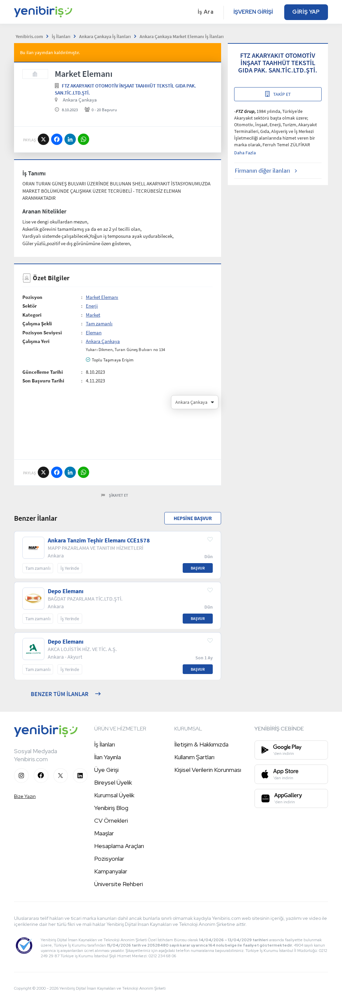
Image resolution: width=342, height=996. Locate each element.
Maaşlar (104, 833)
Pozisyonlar (109, 858)
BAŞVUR (198, 567)
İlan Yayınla (107, 757)
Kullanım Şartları (194, 757)
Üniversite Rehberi (118, 884)
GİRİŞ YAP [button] (306, 11)
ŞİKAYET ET (118, 495)
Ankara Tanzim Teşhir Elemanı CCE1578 (99, 540)
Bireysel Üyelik (113, 782)
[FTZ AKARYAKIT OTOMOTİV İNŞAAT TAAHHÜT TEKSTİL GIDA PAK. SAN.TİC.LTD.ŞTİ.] (35, 74)
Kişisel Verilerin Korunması (207, 770)
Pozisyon (32, 297)
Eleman (94, 332)
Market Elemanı (102, 297)
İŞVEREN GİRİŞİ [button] (253, 11)
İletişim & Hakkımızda (201, 744)
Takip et (282, 94)
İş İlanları (104, 744)
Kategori (31, 315)
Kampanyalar (110, 871)
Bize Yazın (25, 796)
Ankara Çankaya (80, 100)
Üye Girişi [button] (106, 770)
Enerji (92, 306)
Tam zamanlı (99, 323)
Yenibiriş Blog (111, 808)
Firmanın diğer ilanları (262, 170)
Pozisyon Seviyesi (42, 332)
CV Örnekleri (111, 820)
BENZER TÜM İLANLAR (60, 694)
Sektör (29, 306)
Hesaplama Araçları (119, 846)
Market (93, 315)
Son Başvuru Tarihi (43, 380)
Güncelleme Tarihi (42, 372)
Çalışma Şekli (37, 323)
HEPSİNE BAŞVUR (193, 518)
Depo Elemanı (65, 591)
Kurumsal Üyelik (114, 795)
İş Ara (206, 11)
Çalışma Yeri (35, 341)
